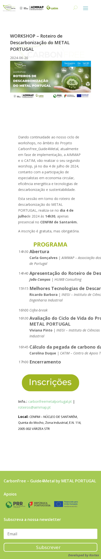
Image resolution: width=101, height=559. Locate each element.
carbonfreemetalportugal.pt (50, 401)
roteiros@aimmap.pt (34, 407)
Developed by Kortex (83, 555)
